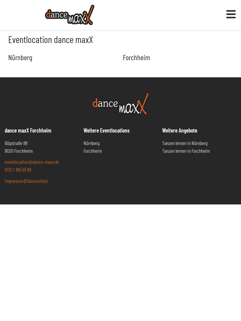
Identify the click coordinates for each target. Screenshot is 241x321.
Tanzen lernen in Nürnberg (185, 143)
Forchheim (136, 57)
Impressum (14, 181)
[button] (10, 310)
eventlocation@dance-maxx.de (32, 162)
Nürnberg (20, 57)
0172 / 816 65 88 (18, 169)
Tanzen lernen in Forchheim (186, 151)
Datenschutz (37, 181)
